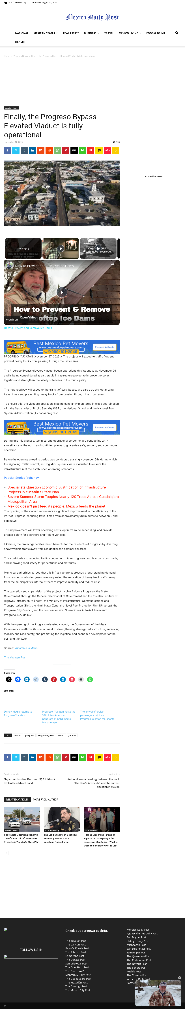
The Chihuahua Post (139, 960)
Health (20, 41)
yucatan (72, 735)
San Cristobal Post (76, 963)
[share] (112, 264)
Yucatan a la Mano (26, 648)
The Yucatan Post (15, 657)
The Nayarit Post (137, 964)
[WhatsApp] (57, 150)
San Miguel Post (136, 937)
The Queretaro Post (138, 956)
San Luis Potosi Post (139, 948)
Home (7, 56)
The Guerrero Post (76, 971)
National (22, 33)
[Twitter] (16, 150)
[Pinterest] (65, 150)
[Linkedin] (32, 150)
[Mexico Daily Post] (92, 17)
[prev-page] (6, 853)
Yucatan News (21, 56)
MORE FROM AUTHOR (45, 799)
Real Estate (71, 33)
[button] (176, 33)
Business (90, 33)
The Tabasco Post (75, 952)
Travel (109, 33)
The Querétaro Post (77, 967)
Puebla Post (134, 971)
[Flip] (90, 150)
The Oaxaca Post (75, 959)
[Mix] (40, 150)
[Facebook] (7, 150)
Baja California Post (77, 948)
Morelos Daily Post (138, 929)
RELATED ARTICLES (17, 799)
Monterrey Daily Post (78, 975)
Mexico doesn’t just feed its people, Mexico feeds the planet (56, 506)
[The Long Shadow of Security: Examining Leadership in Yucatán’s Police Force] (62, 819)
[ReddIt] (49, 150)
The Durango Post (76, 986)
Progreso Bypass (46, 735)
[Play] (60, 248)
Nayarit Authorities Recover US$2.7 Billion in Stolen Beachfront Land (30, 781)
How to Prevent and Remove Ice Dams (44, 266)
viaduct (61, 735)
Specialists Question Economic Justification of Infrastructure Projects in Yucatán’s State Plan (21, 838)
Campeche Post (74, 956)
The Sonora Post (136, 967)
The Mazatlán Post (76, 982)
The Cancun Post (75, 944)
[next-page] (12, 853)
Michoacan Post (136, 945)
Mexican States (44, 33)
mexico (17, 735)
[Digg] (74, 150)
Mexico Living (128, 33)
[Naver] (82, 150)
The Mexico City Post (77, 990)
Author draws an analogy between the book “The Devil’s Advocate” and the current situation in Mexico (93, 783)
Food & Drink (155, 33)
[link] (9, 265)
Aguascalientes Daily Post (142, 933)
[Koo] (115, 150)
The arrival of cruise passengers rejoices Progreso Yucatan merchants (97, 715)
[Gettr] (107, 150)
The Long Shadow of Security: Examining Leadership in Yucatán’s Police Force (60, 838)
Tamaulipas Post (136, 952)
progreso (29, 735)
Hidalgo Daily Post (138, 941)
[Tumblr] (24, 150)
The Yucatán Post (75, 940)
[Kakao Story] (99, 150)
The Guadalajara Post (78, 978)
